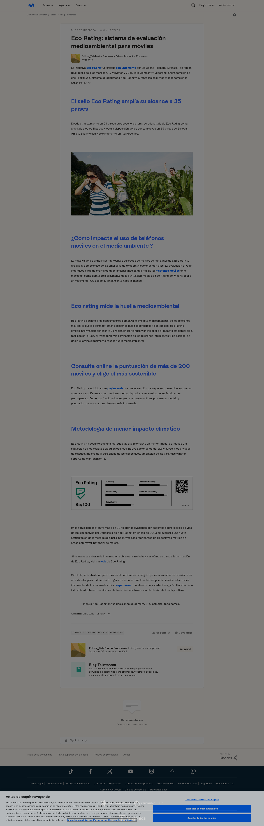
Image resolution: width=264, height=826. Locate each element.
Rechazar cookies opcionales (202, 808)
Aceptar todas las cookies (201, 818)
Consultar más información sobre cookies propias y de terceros (101, 820)
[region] (132, 808)
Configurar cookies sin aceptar (202, 799)
